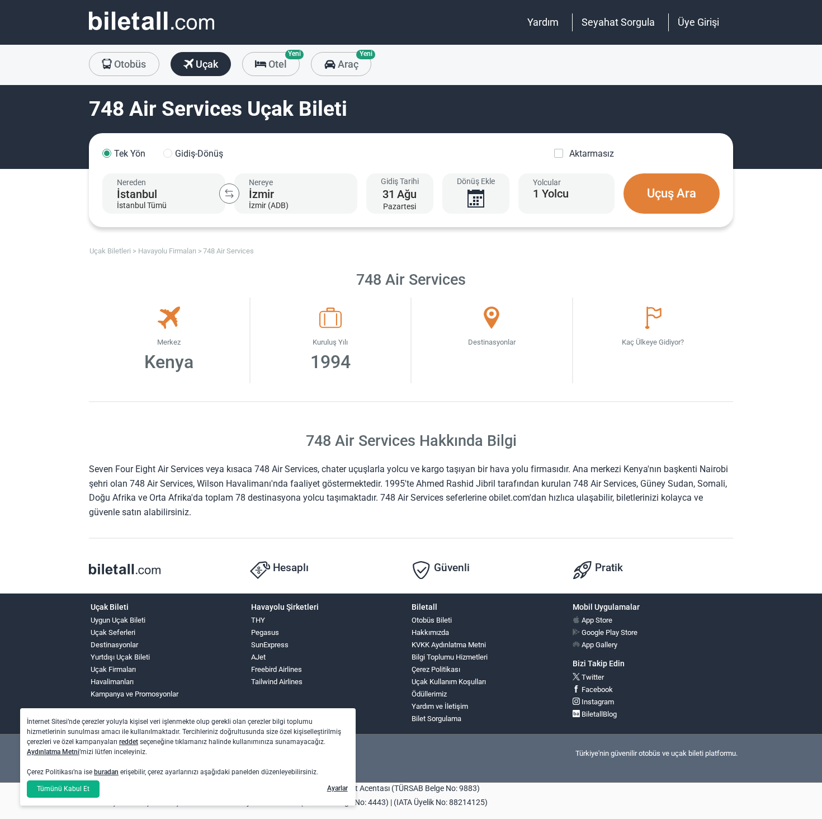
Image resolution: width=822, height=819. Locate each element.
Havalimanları (112, 681)
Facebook (596, 689)
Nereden (131, 182)
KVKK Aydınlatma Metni (449, 645)
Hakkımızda (430, 632)
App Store (596, 620)
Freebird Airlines (276, 669)
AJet (258, 657)
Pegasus (265, 632)
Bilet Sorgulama (436, 718)
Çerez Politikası (436, 669)
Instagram (597, 702)
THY (258, 620)
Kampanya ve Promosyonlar (134, 694)
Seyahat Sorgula (618, 22)
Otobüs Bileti (432, 620)
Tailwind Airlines (277, 681)
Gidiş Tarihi (400, 181)
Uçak (205, 64)
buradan (106, 772)
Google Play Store (608, 632)
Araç (353, 61)
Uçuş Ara (671, 193)
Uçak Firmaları (113, 669)
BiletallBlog (598, 714)
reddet (128, 742)
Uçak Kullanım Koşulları (449, 681)
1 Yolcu (551, 193)
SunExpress (270, 645)
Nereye (261, 182)
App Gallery (598, 645)
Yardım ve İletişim (440, 706)
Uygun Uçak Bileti (118, 620)
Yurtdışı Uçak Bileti (120, 657)
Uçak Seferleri (113, 632)
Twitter (592, 677)
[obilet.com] (151, 31)
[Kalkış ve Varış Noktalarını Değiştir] (229, 193)
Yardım (543, 22)
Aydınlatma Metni (53, 752)
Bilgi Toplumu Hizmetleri (450, 657)
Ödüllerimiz (429, 694)
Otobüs (129, 64)
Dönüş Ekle (476, 181)
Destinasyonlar (114, 645)
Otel (283, 61)
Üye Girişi (698, 22)
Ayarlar (337, 788)
